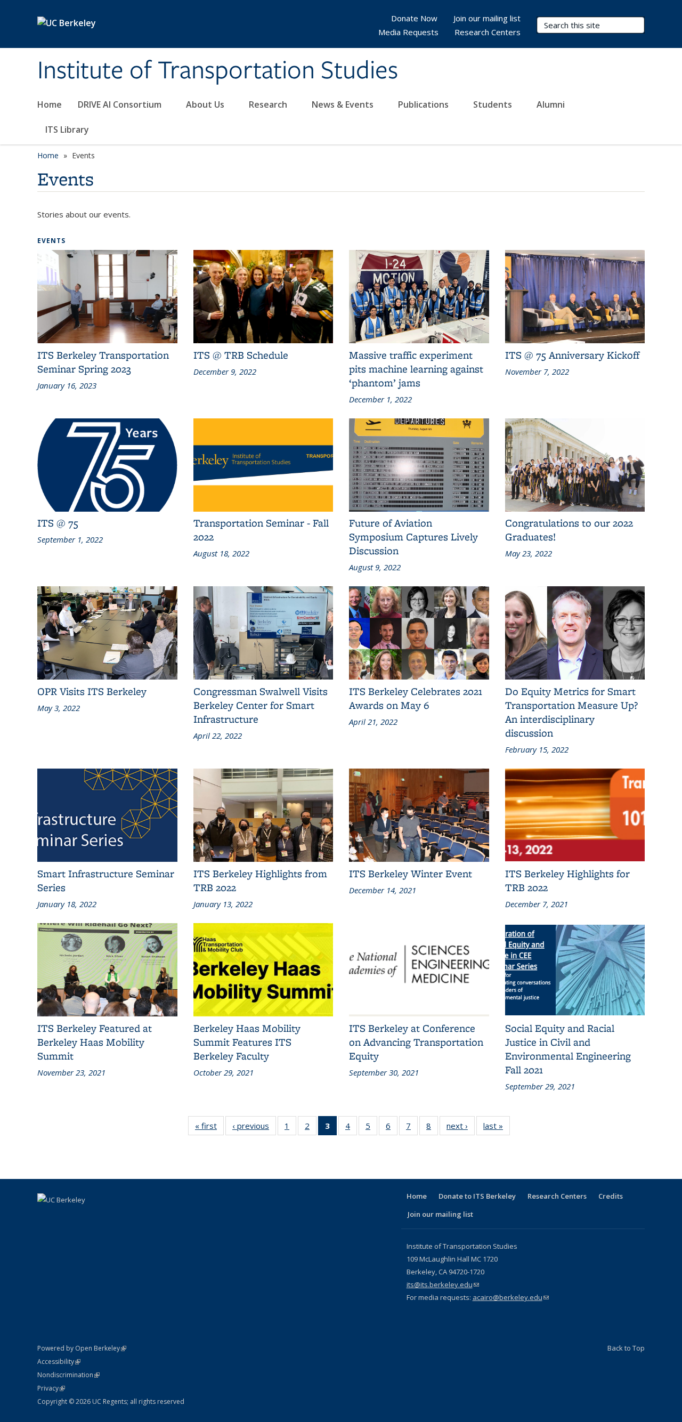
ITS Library (68, 129)
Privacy (51, 1388)
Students (493, 104)
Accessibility (58, 1361)
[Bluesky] (151, 1217)
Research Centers (487, 32)
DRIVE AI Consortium (121, 104)
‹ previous (254, 1125)
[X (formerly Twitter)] (67, 1217)
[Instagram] (130, 1217)
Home (49, 104)
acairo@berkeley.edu (511, 1297)
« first (209, 1125)
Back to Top (626, 1348)
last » (496, 1125)
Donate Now (414, 18)
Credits (610, 1196)
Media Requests (408, 32)
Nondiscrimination (68, 1374)
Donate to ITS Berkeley (477, 1196)
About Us (206, 104)
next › (460, 1125)
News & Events (344, 104)
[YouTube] (109, 1217)
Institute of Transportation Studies (217, 71)
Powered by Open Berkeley (81, 1348)
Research (269, 104)
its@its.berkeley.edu (443, 1284)
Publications (424, 104)
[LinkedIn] (88, 1217)
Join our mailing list (487, 18)
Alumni (552, 104)
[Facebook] (47, 1217)
